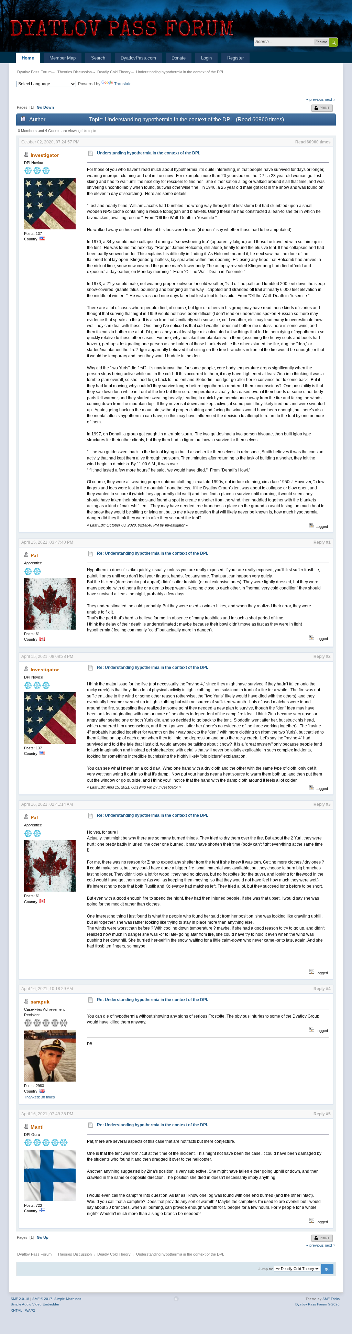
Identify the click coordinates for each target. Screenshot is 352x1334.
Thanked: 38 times (39, 1097)
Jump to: (265, 1269)
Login (206, 58)
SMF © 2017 (42, 1299)
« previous (315, 99)
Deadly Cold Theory (114, 72)
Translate (123, 84)
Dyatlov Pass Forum (34, 72)
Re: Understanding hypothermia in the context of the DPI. (152, 553)
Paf (34, 555)
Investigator (45, 155)
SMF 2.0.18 (20, 1299)
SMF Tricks (331, 1299)
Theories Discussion (74, 72)
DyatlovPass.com (138, 58)
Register (235, 58)
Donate (179, 58)
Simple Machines (67, 1299)
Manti (37, 1127)
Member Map (63, 58)
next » (330, 99)
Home (28, 58)
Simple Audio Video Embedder (35, 1304)
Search (98, 58)
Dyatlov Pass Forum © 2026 (317, 1304)
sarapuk (40, 1002)
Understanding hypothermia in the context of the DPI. (180, 72)
